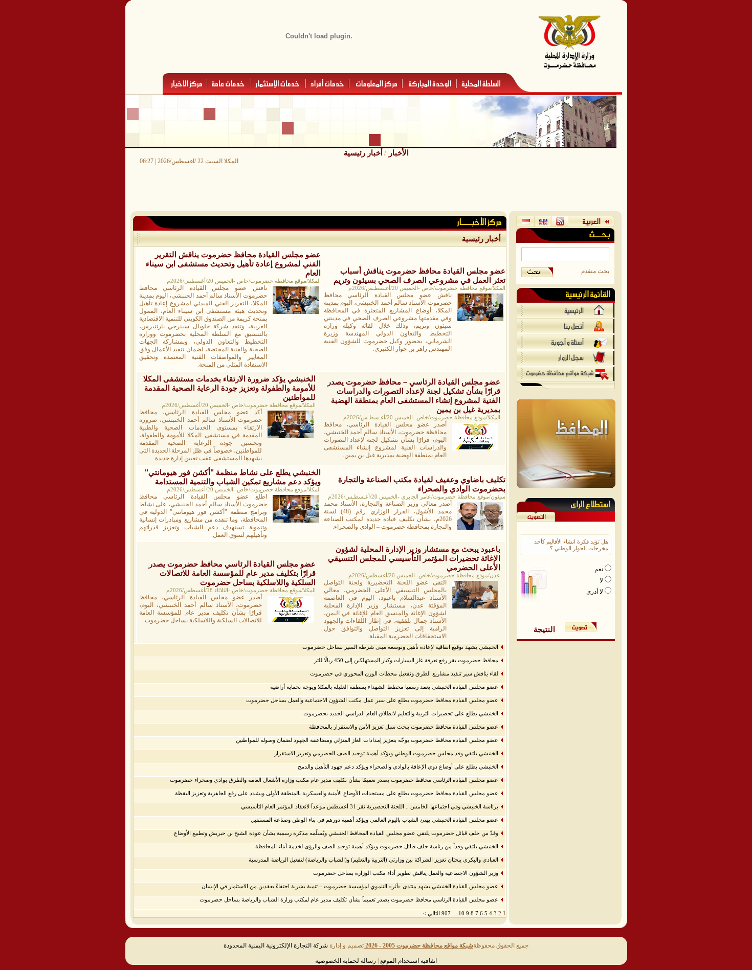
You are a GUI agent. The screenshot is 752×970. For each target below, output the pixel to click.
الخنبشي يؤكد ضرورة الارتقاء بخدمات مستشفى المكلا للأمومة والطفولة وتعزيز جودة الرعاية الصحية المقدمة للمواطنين (229, 387)
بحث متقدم (595, 271)
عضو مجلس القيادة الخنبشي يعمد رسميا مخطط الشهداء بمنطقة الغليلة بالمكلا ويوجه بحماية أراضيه (384, 687)
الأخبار (399, 152)
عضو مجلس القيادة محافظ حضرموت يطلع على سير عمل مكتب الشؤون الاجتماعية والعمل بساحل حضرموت (372, 700)
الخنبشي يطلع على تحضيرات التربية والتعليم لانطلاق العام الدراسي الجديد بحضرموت (400, 713)
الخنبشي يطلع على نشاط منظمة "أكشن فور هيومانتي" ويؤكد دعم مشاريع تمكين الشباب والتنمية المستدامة (233, 477)
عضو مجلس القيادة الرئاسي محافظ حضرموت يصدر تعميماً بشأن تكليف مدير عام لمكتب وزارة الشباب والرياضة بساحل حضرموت (349, 899)
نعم (599, 569)
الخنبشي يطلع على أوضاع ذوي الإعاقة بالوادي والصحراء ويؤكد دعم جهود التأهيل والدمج (398, 766)
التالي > (431, 913)
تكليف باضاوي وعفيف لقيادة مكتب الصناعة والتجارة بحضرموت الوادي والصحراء (421, 484)
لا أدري (595, 591)
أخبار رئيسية (363, 152)
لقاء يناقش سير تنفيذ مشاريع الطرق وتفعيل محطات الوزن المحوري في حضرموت (404, 673)
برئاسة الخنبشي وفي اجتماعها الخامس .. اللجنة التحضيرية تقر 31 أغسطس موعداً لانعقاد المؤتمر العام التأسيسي (369, 806)
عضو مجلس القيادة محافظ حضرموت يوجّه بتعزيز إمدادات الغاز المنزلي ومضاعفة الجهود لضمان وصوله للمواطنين (367, 740)
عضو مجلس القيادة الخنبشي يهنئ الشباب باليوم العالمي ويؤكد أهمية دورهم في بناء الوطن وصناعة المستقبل (374, 820)
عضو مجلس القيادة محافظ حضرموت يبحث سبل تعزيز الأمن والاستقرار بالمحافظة (403, 727)
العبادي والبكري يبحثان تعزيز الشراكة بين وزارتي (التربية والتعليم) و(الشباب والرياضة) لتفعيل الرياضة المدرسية (373, 859)
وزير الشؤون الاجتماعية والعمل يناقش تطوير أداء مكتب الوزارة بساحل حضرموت (405, 873)
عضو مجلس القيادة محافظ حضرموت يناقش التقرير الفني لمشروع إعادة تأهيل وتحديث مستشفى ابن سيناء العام (233, 263)
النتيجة (544, 629)
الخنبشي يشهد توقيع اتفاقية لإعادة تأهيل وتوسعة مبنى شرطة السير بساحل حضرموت (400, 647)
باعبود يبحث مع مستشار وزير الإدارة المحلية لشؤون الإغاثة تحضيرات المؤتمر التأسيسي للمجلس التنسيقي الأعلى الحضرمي (414, 558)
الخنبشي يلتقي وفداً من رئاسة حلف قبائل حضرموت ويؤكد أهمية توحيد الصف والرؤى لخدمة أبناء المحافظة (376, 846)
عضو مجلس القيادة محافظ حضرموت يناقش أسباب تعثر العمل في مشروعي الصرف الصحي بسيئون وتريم (419, 275)
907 (446, 913)
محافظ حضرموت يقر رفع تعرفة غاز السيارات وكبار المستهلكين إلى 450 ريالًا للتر (406, 660)
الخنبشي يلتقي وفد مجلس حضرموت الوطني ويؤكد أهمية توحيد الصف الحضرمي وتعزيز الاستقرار (386, 753)
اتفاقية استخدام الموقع (408, 960)
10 (461, 913)
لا (602, 580)
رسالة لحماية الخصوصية (345, 960)
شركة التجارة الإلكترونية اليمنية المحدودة (276, 945)
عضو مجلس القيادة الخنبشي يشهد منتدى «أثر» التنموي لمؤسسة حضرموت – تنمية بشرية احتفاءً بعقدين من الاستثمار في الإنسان (350, 886)
